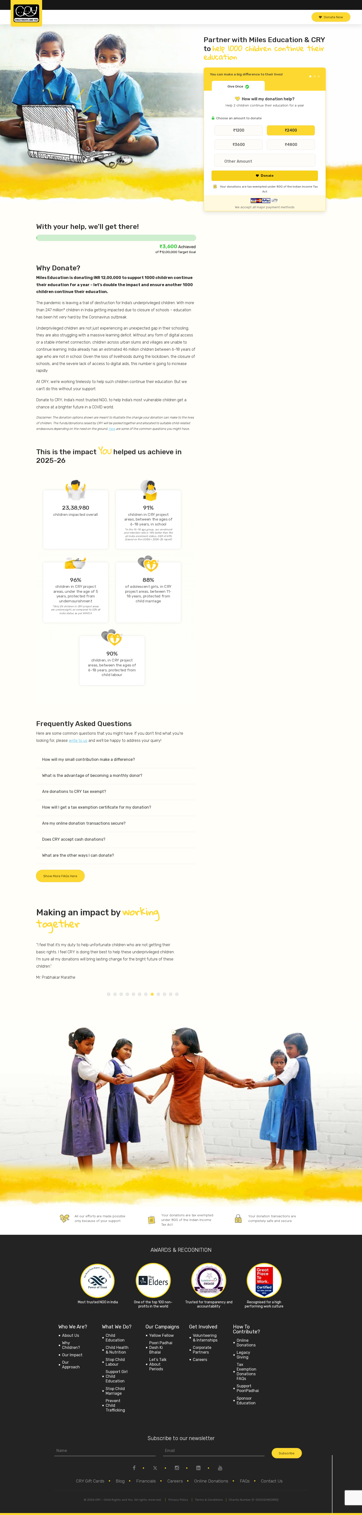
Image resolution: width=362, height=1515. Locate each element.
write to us (78, 740)
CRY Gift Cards (90, 1481)
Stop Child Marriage (115, 1391)
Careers (200, 1359)
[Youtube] (220, 1473)
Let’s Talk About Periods (157, 1364)
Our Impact (72, 1355)
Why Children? (71, 1345)
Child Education (115, 1337)
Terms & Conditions (209, 1499)
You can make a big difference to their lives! (246, 74)
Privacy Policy (178, 1499)
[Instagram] (177, 1473)
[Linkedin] (198, 1473)
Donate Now (333, 17)
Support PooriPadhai (248, 1388)
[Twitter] (155, 1473)
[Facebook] (134, 1473)
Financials (146, 1481)
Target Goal (186, 252)
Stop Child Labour (115, 1362)
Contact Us (272, 1481)
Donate (267, 175)
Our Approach (71, 1364)
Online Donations (246, 1342)
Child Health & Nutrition (117, 1350)
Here (112, 429)
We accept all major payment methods (265, 207)
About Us (70, 1335)
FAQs (245, 1481)
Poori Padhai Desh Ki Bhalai (160, 1348)
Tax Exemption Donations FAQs (246, 1371)
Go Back (314, 72)
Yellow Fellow (161, 1335)
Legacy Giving (243, 1354)
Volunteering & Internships (205, 1337)
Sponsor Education (246, 1400)
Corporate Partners (202, 1350)
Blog (120, 1481)
